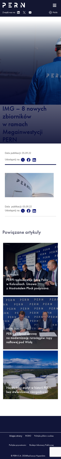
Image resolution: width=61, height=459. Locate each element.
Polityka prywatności (17, 445)
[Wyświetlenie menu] (54, 5)
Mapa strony (15, 435)
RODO (28, 435)
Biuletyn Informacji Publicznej (41, 445)
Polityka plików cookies (44, 435)
